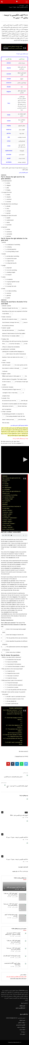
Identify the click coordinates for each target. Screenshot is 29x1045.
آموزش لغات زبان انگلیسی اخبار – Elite (19, 815)
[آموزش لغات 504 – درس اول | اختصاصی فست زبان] (22, 897)
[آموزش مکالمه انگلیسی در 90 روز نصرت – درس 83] (3, 786)
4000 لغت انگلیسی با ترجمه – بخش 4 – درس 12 (17, 859)
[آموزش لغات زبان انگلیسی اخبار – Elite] (14, 806)
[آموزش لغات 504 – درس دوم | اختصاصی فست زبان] (22, 907)
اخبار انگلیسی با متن (20, 1008)
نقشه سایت (22, 1029)
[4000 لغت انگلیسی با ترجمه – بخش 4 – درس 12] (14, 850)
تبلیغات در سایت (21, 1027)
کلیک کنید (5, 48)
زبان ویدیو (22, 889)
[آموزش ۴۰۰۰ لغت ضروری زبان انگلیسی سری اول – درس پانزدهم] (14, 886)
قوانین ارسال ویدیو (20, 1025)
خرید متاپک (22, 1005)
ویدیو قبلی (25, 772)
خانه (27, 5)
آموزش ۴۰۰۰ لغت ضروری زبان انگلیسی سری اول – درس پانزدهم (12, 933)
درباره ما (23, 1032)
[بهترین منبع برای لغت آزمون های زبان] (22, 918)
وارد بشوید (14, 871)
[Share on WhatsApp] (21, 764)
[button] (25, 459)
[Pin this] (8, 764)
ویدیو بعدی (3, 782)
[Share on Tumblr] (12, 764)
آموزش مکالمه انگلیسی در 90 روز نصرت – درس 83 (17, 786)
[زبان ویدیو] (14, 2)
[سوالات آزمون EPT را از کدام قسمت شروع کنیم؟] (24, 965)
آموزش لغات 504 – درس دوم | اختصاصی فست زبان (10, 904)
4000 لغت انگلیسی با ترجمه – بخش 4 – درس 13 (17, 837)
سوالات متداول (21, 1022)
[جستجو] (2, 2)
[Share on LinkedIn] (17, 764)
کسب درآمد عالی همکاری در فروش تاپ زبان (16, 976)
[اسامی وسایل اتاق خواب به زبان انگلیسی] (25, 777)
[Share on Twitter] (26, 764)
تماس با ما (22, 1034)
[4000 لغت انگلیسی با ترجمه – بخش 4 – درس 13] (14, 828)
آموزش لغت (21, 5)
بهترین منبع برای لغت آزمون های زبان (11, 915)
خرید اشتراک (22, 1020)
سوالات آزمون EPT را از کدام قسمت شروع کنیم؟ (12, 964)
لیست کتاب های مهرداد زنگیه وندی (18, 978)
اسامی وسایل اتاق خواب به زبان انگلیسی (13, 777)
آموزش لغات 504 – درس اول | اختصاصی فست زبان (10, 894)
